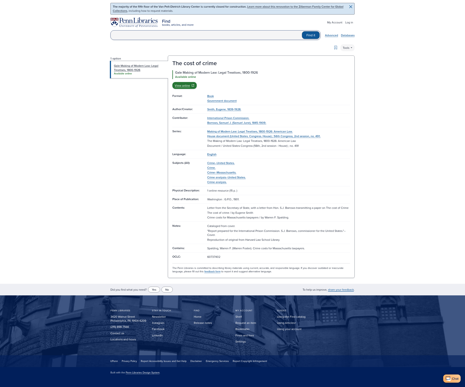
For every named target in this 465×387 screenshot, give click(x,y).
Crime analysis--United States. (226, 177)
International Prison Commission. (228, 118)
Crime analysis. (217, 182)
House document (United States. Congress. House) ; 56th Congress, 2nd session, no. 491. (264, 136)
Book (210, 96)
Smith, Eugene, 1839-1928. (224, 109)
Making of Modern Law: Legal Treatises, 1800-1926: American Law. (250, 131)
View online (182, 85)
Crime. (211, 168)
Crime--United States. (221, 163)
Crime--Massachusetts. (221, 172)
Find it (310, 35)
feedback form (212, 271)
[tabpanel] (261, 79)
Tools (346, 48)
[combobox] (206, 35)
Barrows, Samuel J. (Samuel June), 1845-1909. (236, 123)
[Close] (350, 6)
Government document (222, 101)
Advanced (331, 35)
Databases (348, 35)
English (212, 154)
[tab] (139, 69)
